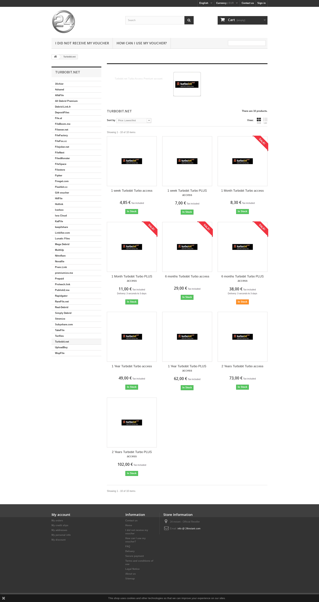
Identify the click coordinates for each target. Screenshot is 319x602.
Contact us (248, 3)
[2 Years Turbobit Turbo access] (242, 337)
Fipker (58, 175)
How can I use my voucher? (141, 43)
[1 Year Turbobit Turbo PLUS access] (187, 337)
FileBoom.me (62, 124)
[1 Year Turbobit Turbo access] (132, 337)
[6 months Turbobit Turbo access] (187, 247)
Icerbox (59, 209)
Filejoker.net (62, 146)
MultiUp (59, 250)
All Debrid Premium (66, 101)
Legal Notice (132, 569)
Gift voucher (62, 192)
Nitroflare (60, 255)
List (265, 123)
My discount (59, 539)
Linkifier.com (62, 232)
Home (128, 525)
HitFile (58, 198)
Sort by (111, 120)
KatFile (59, 221)
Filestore (60, 169)
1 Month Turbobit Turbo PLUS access (132, 278)
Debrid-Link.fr (63, 106)
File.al (58, 118)
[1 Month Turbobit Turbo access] (242, 161)
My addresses (59, 530)
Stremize (60, 318)
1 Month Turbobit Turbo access (242, 190)
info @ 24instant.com (189, 528)
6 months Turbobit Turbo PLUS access (242, 278)
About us (130, 573)
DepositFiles (62, 112)
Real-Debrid (61, 307)
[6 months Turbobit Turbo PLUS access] (242, 247)
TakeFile (59, 330)
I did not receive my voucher (82, 43)
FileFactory (61, 135)
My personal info (61, 535)
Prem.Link (61, 267)
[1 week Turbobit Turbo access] (132, 161)
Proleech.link (62, 284)
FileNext (59, 152)
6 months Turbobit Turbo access (187, 276)
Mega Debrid (62, 244)
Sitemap (130, 578)
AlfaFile (59, 95)
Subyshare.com (64, 324)
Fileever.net (61, 129)
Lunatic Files (62, 238)
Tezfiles (59, 336)
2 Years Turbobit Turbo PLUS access (132, 454)
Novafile (59, 261)
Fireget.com (62, 181)
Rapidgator (61, 295)
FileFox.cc (61, 141)
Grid (259, 123)
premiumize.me (64, 273)
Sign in (261, 3)
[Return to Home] (55, 57)
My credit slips (60, 525)
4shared (59, 89)
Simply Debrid (63, 313)
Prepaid (59, 278)
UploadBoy (61, 347)
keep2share (61, 227)
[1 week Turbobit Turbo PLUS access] (187, 161)
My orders (57, 520)
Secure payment (134, 556)
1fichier (59, 83)
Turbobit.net (62, 341)
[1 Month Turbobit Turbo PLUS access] (132, 247)
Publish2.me (62, 290)
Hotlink (59, 204)
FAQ (127, 546)
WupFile (59, 353)
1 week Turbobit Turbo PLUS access (187, 193)
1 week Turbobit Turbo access (131, 190)
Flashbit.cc (61, 187)
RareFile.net (62, 301)
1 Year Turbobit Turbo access (132, 366)
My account (61, 514)
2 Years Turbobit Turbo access (242, 366)
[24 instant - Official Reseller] (86, 21)
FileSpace (60, 164)
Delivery (130, 551)
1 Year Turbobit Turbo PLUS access (187, 368)
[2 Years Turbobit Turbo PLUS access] (132, 422)
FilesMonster (62, 158)
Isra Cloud (61, 215)
